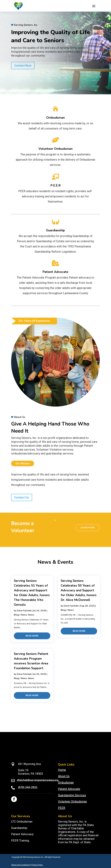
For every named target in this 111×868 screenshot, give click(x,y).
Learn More (88, 527)
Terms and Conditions (20, 865)
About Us (64, 776)
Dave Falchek (24, 610)
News (31, 614)
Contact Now (22, 65)
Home (62, 769)
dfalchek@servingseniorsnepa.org (38, 780)
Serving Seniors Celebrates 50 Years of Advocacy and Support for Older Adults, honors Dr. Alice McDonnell (79, 590)
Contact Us (21, 497)
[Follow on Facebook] (14, 799)
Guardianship (55, 230)
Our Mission (22, 463)
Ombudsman (55, 117)
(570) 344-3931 (27, 787)
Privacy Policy (37, 865)
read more (32, 635)
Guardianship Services (72, 795)
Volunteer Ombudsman (55, 149)
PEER (61, 808)
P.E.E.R (55, 185)
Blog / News (20, 614)
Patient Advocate (55, 272)
